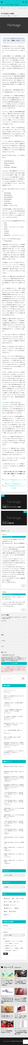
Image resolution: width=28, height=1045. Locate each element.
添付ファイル (4, 652)
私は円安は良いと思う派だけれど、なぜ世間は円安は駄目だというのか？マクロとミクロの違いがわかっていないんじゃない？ (14, 744)
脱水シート (7, 914)
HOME (3, 8)
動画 (6, 911)
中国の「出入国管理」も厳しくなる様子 (12, 737)
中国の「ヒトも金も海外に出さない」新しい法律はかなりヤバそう (14, 696)
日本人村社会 (13, 911)
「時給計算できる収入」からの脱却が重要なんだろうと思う (14, 703)
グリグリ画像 (20, 898)
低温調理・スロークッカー (10, 905)
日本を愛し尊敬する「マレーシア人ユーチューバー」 (7, 1016)
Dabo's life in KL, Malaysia (18, 1041)
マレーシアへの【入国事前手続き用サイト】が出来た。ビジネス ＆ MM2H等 (21, 1000)
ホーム (2, 4)
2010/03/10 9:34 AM (7, 594)
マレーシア (13, 8)
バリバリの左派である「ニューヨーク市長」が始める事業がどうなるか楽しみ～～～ (14, 751)
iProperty (4, 404)
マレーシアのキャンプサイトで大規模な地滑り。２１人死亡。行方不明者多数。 (21, 982)
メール (3, 640)
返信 (23, 585)
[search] (23, 678)
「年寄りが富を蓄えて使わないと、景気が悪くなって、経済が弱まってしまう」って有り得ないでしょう (14, 794)
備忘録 (17, 908)
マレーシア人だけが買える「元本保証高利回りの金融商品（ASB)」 (21, 1032)
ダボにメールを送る (9, 4)
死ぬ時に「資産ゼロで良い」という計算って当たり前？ (14, 848)
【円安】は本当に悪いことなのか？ (11, 837)
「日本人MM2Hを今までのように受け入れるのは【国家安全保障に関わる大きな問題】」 (7, 1000)
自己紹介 (17, 4)
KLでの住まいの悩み (22, 8)
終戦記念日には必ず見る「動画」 (11, 766)
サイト (2, 646)
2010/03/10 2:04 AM (7, 536)
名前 (2, 634)
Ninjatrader (7, 898)
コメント (3, 620)
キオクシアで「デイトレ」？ (10, 690)
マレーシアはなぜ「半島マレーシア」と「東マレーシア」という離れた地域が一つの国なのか (7, 983)
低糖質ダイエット (9, 908)
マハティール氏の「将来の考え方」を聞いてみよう (21, 1016)
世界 (8, 8)
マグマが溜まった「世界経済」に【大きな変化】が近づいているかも (13, 717)
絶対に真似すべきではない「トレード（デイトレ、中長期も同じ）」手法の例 (14, 724)
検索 (5, 953)
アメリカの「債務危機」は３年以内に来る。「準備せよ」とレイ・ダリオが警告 (13, 710)
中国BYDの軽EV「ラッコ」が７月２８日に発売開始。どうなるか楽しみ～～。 (14, 809)
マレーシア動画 (8, 901)
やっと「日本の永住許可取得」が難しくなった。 (13, 731)
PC (14, 898)
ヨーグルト (17, 901)
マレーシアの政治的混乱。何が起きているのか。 (7, 1031)
